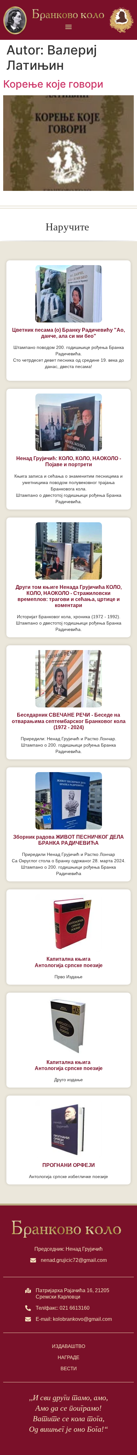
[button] (68, 27)
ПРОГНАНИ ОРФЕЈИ (68, 1165)
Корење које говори (53, 84)
